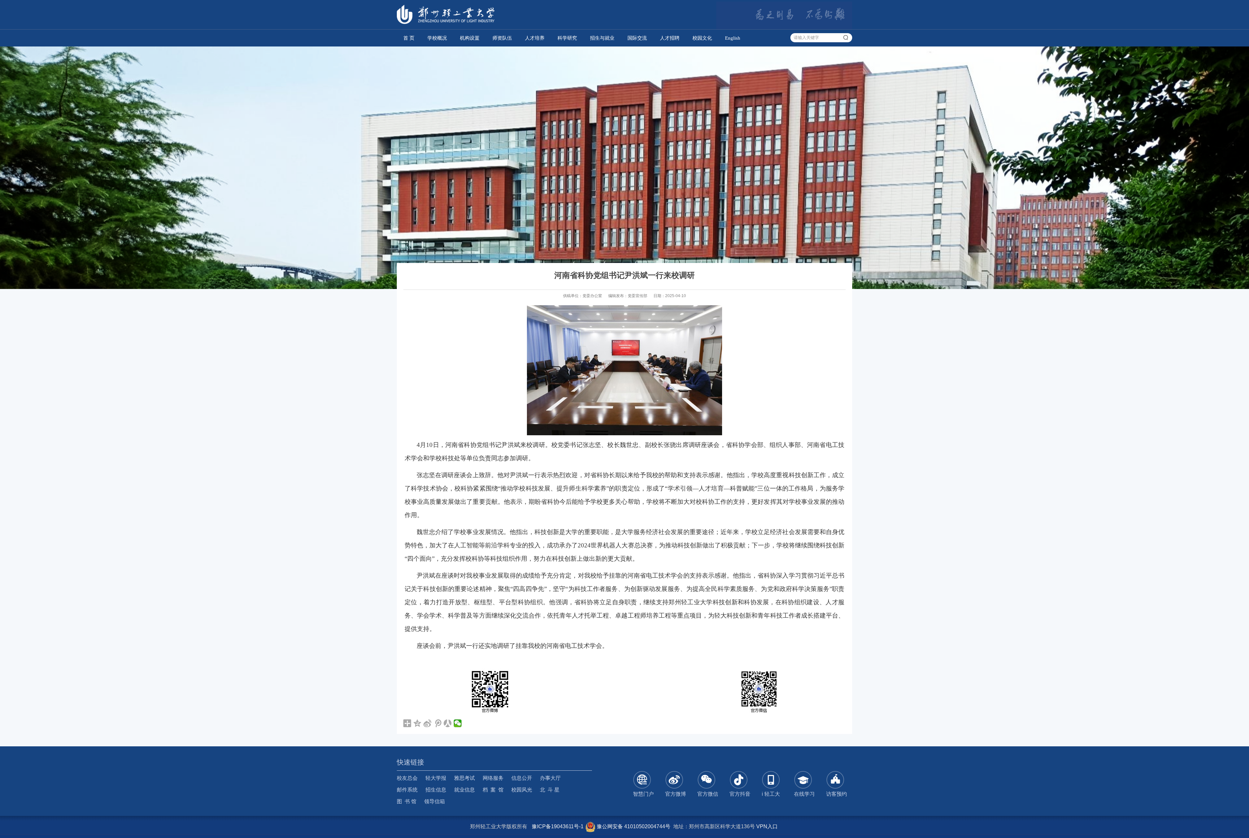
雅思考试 (464, 778)
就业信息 (464, 789)
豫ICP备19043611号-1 (558, 826)
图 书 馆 (406, 801)
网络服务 (493, 778)
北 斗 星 (549, 789)
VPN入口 (767, 826)
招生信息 (435, 789)
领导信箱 (434, 801)
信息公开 (521, 778)
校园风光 (521, 789)
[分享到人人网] (448, 723)
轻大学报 (435, 778)
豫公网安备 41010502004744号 (633, 826)
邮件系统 (407, 789)
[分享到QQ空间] (417, 723)
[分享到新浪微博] (427, 723)
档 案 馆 (493, 789)
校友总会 (407, 778)
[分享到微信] (458, 723)
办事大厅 (550, 778)
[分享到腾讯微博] (438, 723)
